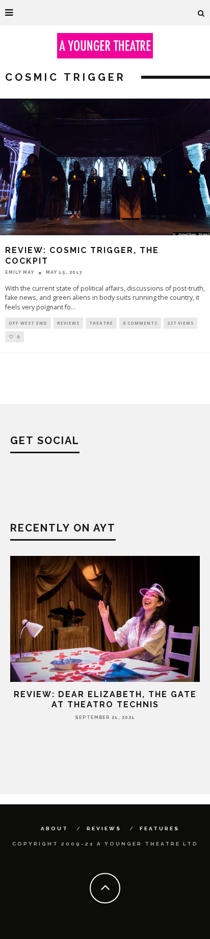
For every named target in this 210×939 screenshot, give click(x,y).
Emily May (19, 272)
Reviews (68, 323)
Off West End (28, 323)
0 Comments (140, 323)
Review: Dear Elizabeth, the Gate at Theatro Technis (105, 699)
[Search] (201, 12)
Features (159, 828)
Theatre (101, 323)
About (54, 828)
